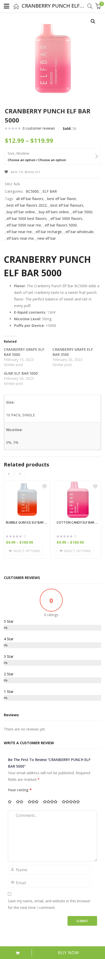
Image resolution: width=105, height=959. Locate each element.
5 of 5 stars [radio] (72, 801)
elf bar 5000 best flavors (27, 218)
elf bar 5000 (82, 211)
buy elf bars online (54, 211)
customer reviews (39, 128)
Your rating (20, 789)
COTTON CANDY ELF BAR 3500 (78, 522)
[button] (93, 21)
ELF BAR (50, 191)
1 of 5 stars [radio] (11, 801)
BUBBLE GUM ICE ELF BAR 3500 (27, 522)
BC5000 (32, 191)
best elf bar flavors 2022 (27, 205)
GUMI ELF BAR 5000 (21, 373)
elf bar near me (19, 231)
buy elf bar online (21, 211)
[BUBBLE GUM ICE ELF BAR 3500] (27, 499)
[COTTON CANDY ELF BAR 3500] (78, 499)
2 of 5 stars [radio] (21, 801)
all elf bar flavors (29, 198)
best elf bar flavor (61, 198)
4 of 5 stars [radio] (52, 801)
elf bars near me (20, 238)
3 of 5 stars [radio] (35, 801)
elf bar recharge (49, 231)
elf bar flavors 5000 (61, 225)
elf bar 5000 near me (24, 225)
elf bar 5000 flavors (66, 218)
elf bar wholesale (79, 231)
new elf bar (46, 238)
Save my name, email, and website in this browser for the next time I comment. (49, 904)
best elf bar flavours (66, 205)
